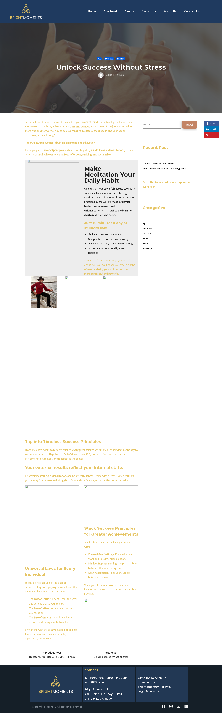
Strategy (147, 248)
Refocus (147, 238)
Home (92, 11)
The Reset (110, 11)
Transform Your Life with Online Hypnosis (164, 168)
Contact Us (192, 11)
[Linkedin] (186, 706)
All (99, 59)
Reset (146, 243)
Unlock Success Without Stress (111, 67)
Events (129, 11)
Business (109, 59)
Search (189, 124)
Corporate (149, 11)
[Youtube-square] (178, 706)
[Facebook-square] (163, 706)
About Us (170, 11)
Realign (120, 59)
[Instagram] (171, 706)
